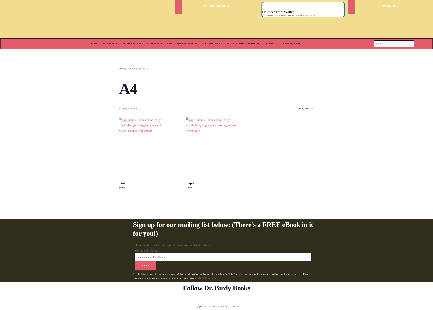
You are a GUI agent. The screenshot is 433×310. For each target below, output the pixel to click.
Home (122, 68)
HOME (94, 43)
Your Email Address (148, 250)
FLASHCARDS (110, 43)
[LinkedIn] (228, 298)
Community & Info (291, 43)
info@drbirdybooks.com (206, 278)
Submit (145, 265)
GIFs (169, 43)
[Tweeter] (211, 298)
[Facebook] (205, 298)
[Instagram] (222, 298)
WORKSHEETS (154, 43)
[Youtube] (216, 298)
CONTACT (271, 43)
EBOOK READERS (131, 43)
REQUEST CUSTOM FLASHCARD (244, 43)
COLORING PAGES (212, 43)
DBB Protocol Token (187, 43)
